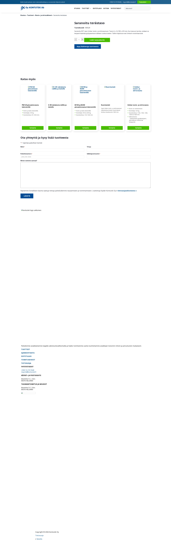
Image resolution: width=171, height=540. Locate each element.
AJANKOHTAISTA (27, 353)
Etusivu (77, 8)
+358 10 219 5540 (27, 370)
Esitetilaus (97, 8)
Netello (39, 539)
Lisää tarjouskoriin (97, 40)
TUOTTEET (25, 349)
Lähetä (27, 196)
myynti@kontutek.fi (129, 2)
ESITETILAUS (26, 356)
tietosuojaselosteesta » (127, 191)
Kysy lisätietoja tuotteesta (88, 46)
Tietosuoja (39, 535)
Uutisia (106, 8)
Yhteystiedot (116, 8)
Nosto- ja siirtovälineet (43, 15)
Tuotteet (85, 8)
